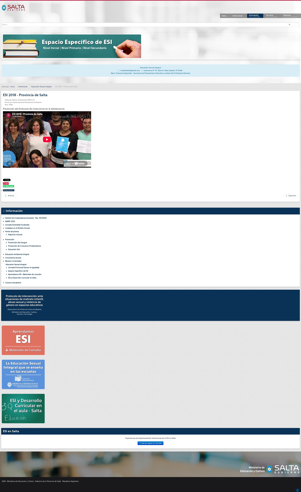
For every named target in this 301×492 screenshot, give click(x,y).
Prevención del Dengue (17, 242)
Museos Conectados (13, 261)
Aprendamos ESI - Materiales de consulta (24, 274)
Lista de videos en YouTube (151, 443)
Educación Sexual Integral (16, 264)
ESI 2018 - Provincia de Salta (25, 95)
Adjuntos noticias (15, 234)
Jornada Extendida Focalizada (17, 225)
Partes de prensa (12, 231)
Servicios (271, 16)
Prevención (9, 239)
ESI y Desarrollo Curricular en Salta (22, 278)
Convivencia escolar (13, 258)
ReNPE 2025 (10, 221)
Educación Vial (14, 249)
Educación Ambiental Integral (17, 254)
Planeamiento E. (8, 190)
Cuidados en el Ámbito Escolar (17, 228)
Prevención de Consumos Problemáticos (24, 246)
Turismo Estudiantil (13, 283)
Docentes (290, 16)
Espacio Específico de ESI (18, 271)
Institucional (237, 16)
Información (254, 16)
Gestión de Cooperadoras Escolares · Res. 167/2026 (26, 218)
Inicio (224, 16)
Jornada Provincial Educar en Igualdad (23, 267)
